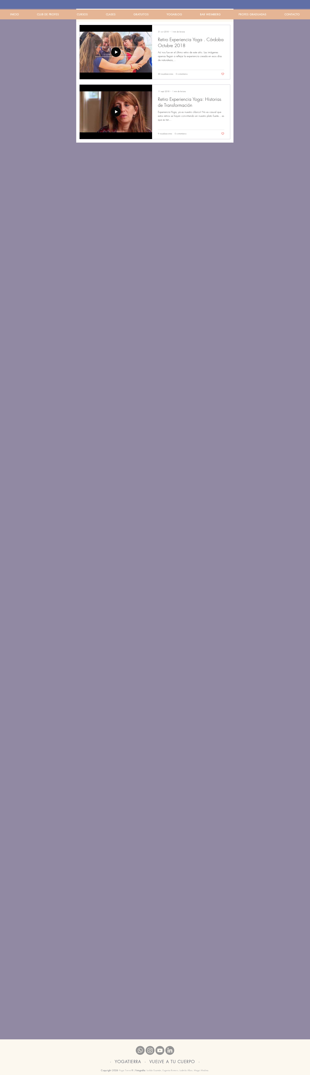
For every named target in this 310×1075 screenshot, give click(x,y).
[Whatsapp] (140, 1050)
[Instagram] (150, 1050)
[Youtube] (159, 1050)
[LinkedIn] (169, 1050)
